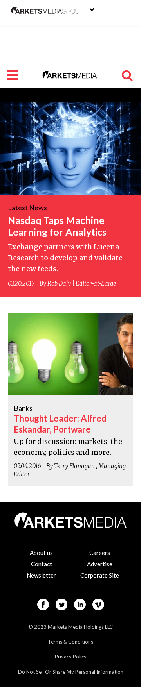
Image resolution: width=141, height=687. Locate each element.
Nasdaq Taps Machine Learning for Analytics (57, 226)
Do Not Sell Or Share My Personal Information (70, 672)
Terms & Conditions (70, 642)
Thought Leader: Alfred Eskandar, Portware (60, 424)
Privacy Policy (71, 656)
